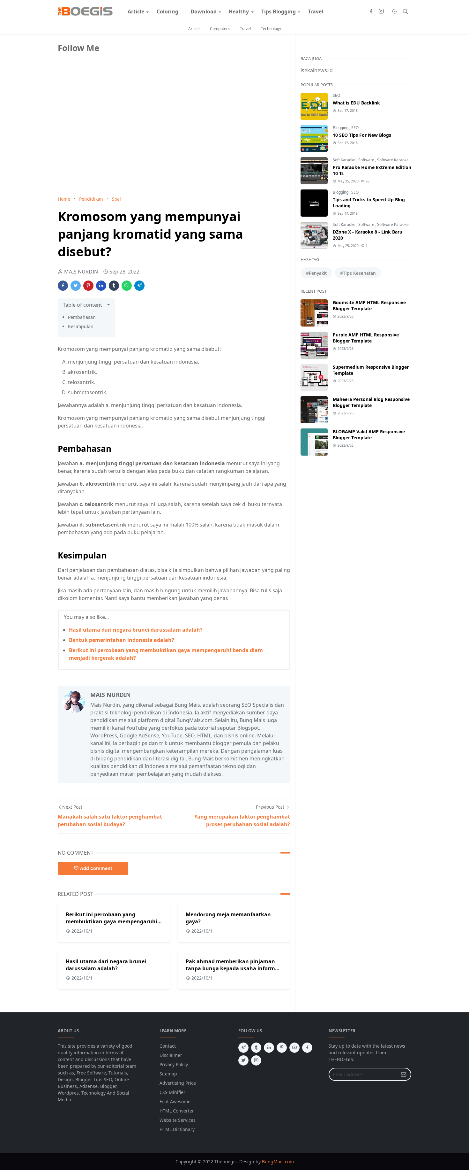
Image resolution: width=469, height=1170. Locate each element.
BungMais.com (278, 1161)
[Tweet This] (76, 286)
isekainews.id (317, 70)
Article (194, 28)
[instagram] (381, 11)
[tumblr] (256, 1048)
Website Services (178, 1120)
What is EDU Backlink (356, 103)
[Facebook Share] (63, 286)
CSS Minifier (172, 1092)
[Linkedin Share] (101, 286)
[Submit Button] (404, 1074)
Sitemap (168, 1074)
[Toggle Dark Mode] (394, 11)
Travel (245, 28)
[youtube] (294, 1048)
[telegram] (243, 1048)
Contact (168, 1046)
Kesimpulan (80, 326)
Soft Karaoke (344, 160)
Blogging (341, 127)
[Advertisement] (105, 146)
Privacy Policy (174, 1064)
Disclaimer (171, 1055)
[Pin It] (88, 286)
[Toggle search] (405, 11)
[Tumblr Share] (114, 286)
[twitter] (243, 1060)
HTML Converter (177, 1111)
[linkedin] (269, 1048)
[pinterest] (282, 1048)
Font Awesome (175, 1101)
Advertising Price (178, 1083)
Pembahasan (82, 317)
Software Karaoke (393, 160)
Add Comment (96, 868)
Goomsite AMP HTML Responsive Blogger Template (369, 305)
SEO (336, 95)
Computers (220, 28)
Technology (271, 28)
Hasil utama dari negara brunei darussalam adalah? (136, 629)
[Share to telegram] (139, 286)
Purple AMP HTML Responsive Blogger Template (366, 338)
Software (366, 160)
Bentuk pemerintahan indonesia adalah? (121, 639)
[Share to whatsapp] (127, 286)
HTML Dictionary (177, 1129)
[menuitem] (136, 11)
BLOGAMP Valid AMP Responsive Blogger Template (369, 434)
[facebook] (371, 11)
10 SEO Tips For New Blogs (362, 135)
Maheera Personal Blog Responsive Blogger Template (371, 402)
